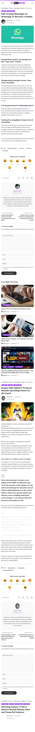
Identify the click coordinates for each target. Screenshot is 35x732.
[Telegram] (13, 23)
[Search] (32, 3)
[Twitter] (9, 23)
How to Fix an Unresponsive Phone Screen (16, 309)
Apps (4, 11)
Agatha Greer (10, 20)
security (22, 148)
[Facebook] (7, 23)
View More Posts (17, 193)
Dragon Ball (21, 568)
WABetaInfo (27, 108)
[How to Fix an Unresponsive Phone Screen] (17, 296)
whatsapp (5, 150)
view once (29, 148)
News (10, 385)
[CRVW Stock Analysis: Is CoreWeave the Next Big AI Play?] (17, 326)
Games (4, 385)
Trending (26, 703)
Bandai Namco (11, 568)
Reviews (11, 366)
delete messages (12, 148)
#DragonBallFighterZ (17, 522)
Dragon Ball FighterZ (8, 570)
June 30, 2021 (6, 538)
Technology (11, 11)
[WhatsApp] (11, 23)
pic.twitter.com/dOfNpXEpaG (11, 530)
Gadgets (5, 703)
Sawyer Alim (9, 396)
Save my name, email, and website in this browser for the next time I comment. (18, 268)
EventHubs (12, 462)
